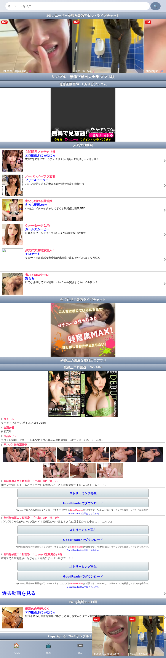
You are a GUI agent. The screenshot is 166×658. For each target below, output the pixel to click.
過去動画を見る (19, 593)
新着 (48, 648)
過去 (80, 648)
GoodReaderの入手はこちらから (83, 513)
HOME (16, 648)
